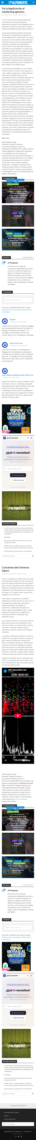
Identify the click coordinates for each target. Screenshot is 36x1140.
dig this (13, 319)
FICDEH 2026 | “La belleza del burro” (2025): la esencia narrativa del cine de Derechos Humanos (18, 547)
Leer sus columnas (21, 799)
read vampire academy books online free (17, 375)
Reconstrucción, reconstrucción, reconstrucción (18, 551)
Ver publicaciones (28, 257)
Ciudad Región (10, 179)
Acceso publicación (9, 1119)
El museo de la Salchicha (18, 1105)
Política (16, 182)
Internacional (20, 179)
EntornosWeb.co (17, 1133)
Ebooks (6, 1116)
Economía (9, 233)
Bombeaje (18, 216)
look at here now (16, 343)
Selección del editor (13, 184)
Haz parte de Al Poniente (11, 1112)
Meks (22, 1131)
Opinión (10, 182)
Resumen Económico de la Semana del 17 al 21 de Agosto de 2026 (18, 240)
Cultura (15, 213)
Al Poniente (23, 15)
